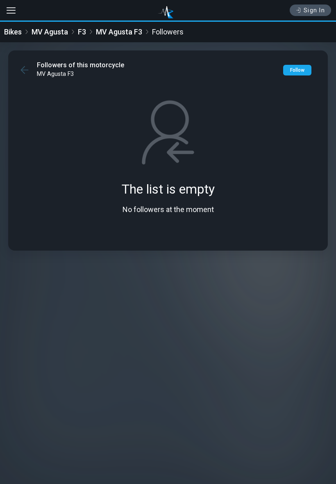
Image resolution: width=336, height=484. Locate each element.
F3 (82, 31)
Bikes (13, 31)
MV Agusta (50, 31)
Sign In (314, 10)
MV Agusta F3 (119, 31)
